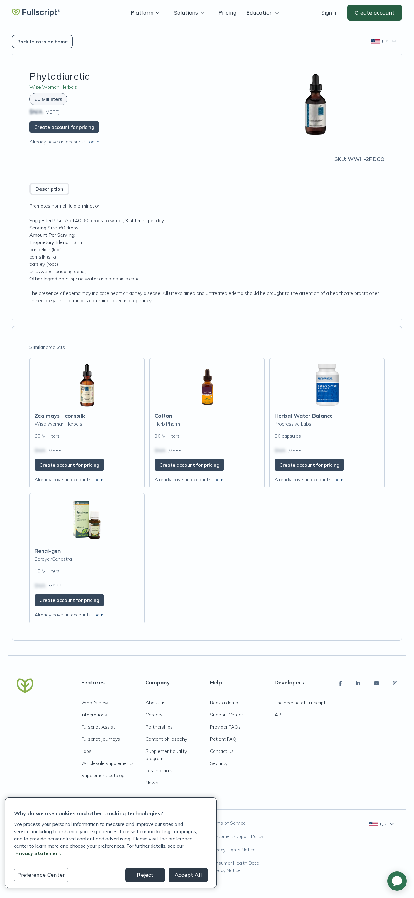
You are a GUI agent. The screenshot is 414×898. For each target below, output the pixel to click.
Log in (93, 142)
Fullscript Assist (98, 727)
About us (155, 702)
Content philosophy (166, 739)
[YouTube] (376, 683)
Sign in (329, 12)
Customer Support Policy (236, 836)
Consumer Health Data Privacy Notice (234, 866)
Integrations (94, 715)
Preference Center (41, 874)
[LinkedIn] (358, 683)
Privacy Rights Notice (232, 849)
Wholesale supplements (107, 763)
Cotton (163, 415)
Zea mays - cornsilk (60, 415)
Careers (153, 715)
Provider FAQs (225, 727)
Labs (86, 751)
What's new (94, 702)
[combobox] (384, 41)
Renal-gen (48, 550)
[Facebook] (340, 683)
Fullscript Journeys (100, 739)
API (278, 715)
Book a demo (224, 702)
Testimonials (158, 770)
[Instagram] (395, 683)
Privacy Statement (38, 853)
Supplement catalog (103, 775)
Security (219, 763)
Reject (145, 874)
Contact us (222, 751)
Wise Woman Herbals (53, 87)
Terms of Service (228, 823)
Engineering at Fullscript (300, 702)
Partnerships (159, 727)
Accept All (188, 874)
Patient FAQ (223, 739)
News (151, 782)
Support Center (226, 715)
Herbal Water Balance (304, 415)
